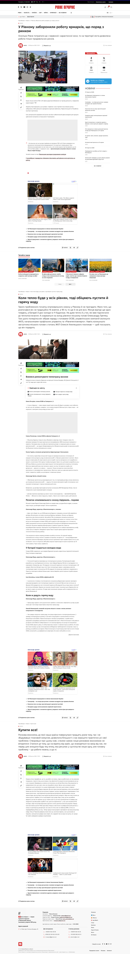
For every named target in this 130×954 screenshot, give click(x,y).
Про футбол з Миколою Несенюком (104, 16)
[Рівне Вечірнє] (20, 944)
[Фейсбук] (18, 7)
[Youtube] (104, 69)
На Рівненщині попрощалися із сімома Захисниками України (45, 228)
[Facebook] (91, 60)
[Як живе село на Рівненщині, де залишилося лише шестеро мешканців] (100, 265)
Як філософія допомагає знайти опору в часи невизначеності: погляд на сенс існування (53, 275)
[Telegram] (30, 7)
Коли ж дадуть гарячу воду (61, 394)
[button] (105, 7)
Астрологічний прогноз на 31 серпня (94, 142)
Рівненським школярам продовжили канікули (52, 154)
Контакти (111, 1)
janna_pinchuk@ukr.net (68, 919)
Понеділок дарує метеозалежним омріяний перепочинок (44, 236)
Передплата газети (101, 1)
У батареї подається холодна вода (63, 391)
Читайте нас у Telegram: (97, 80)
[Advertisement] (52, 130)
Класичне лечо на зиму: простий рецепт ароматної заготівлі (45, 234)
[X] (21, 7)
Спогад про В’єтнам (32, 16)
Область (31, 271)
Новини (21, 23)
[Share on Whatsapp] (21, 100)
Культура (50, 271)
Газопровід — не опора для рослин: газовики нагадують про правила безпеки (51, 231)
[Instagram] (91, 69)
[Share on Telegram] (21, 104)
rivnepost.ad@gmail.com (59, 920)
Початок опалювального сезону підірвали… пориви (39, 395)
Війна (26, 271)
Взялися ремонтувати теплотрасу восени (39, 391)
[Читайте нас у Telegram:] (87, 81)
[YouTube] (24, 7)
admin (25, 45)
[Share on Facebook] (21, 93)
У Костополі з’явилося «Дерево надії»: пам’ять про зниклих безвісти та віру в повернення (76, 275)
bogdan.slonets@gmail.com (65, 917)
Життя (97, 271)
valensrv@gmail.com (66, 915)
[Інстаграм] (27, 7)
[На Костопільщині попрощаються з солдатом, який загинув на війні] (29, 265)
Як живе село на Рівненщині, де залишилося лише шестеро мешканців (98, 275)
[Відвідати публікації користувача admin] (20, 45)
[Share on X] (21, 96)
